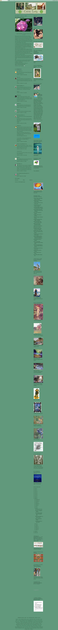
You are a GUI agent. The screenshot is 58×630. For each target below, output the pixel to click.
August (36, 505)
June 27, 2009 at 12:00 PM (22, 92)
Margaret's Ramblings (20, 85)
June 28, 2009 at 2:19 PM (21, 161)
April (36, 525)
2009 (35, 498)
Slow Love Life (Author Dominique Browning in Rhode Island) (38, 242)
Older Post (31, 179)
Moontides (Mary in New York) (38, 230)
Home (24, 179)
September (37, 503)
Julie (39, 93)
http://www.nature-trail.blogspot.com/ (20, 64)
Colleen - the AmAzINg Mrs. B (21, 143)
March (36, 526)
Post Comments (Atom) (22, 181)
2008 (35, 531)
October (36, 502)
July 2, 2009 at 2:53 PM (21, 176)
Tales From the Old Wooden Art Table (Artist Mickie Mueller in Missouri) (38, 245)
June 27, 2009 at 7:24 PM (21, 112)
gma (17, 157)
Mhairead (18, 95)
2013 (35, 492)
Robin (18, 109)
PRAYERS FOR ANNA (38, 509)
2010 (35, 496)
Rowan (18, 77)
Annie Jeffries (19, 163)
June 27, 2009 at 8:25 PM (21, 123)
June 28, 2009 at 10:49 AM (22, 155)
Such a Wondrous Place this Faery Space (22, 173)
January (36, 529)
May (36, 523)
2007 (35, 532)
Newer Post (16, 179)
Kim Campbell (19, 70)
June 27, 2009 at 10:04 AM (22, 74)
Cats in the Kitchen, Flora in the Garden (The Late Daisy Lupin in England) (38, 210)
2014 (35, 491)
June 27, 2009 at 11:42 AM (22, 83)
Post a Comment (17, 178)
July (36, 506)
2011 (35, 495)
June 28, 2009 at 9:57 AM (21, 148)
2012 (35, 494)
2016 (35, 488)
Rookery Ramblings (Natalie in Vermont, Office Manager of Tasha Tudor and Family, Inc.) (38, 237)
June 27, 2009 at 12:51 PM (22, 101)
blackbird (18, 103)
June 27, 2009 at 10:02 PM (22, 141)
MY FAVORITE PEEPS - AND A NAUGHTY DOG (38, 514)
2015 (35, 489)
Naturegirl (18, 125)
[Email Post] (24, 65)
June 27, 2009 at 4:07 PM (21, 107)
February (36, 528)
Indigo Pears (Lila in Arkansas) (38, 225)
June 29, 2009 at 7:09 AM (21, 170)
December (36, 499)
